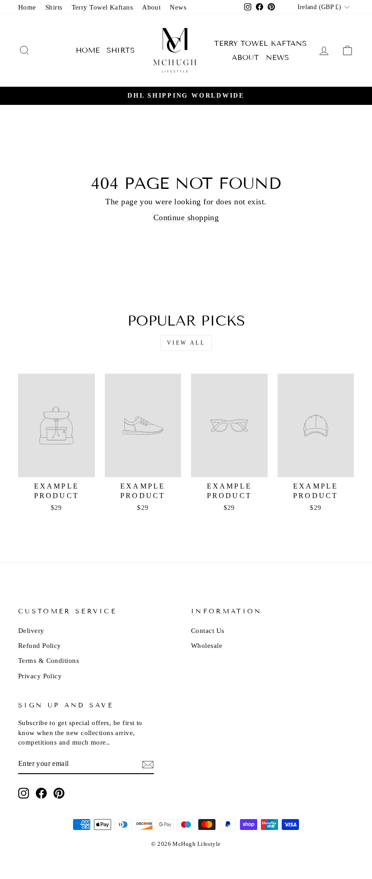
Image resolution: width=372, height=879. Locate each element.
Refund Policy (39, 645)
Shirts (54, 7)
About (151, 7)
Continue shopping (186, 217)
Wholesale (206, 645)
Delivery (31, 630)
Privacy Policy (40, 676)
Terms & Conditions (48, 660)
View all (186, 343)
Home (27, 7)
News (178, 7)
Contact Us (208, 630)
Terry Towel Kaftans (102, 7)
